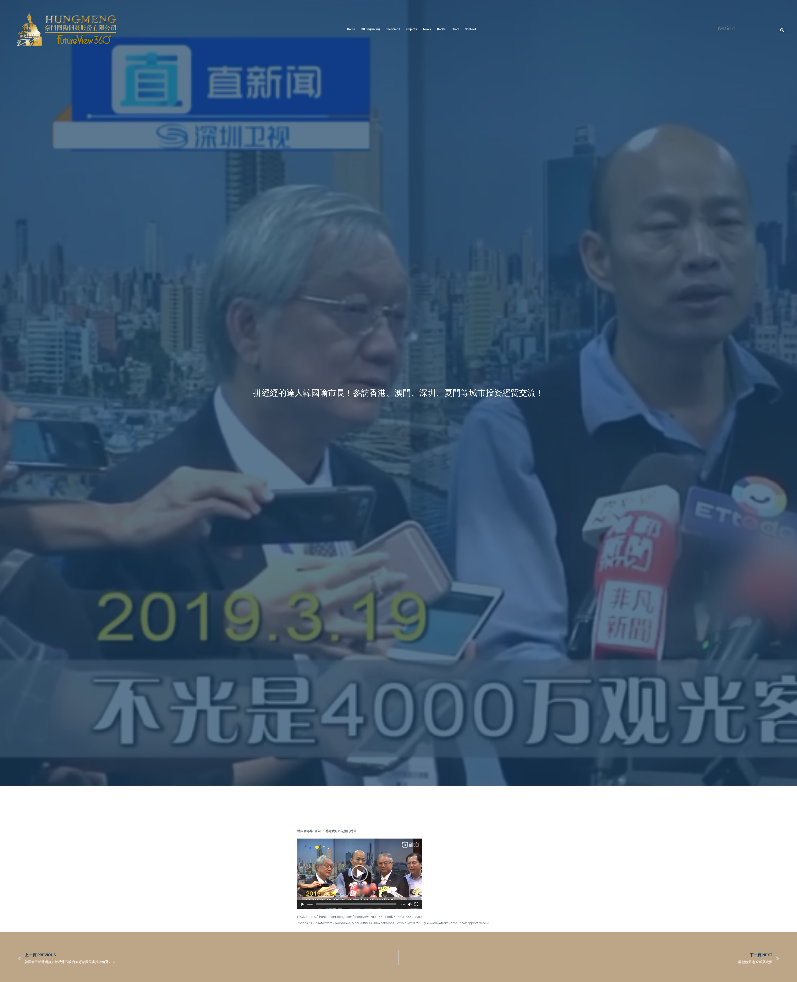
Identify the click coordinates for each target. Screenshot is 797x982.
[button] (782, 30)
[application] (359, 874)
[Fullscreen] (416, 904)
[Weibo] (724, 28)
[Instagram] (733, 28)
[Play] (303, 904)
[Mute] (410, 904)
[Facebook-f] (720, 28)
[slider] (356, 904)
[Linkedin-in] (729, 28)
